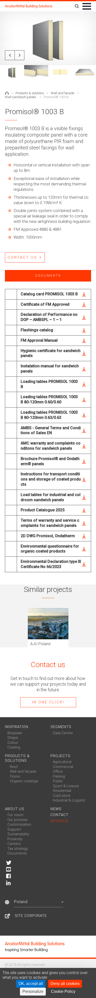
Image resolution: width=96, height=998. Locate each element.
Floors (15, 776)
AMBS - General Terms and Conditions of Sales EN (51, 430)
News (56, 809)
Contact (59, 815)
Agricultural (62, 762)
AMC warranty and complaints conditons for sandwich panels (50, 446)
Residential (62, 790)
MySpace (59, 821)
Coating (13, 747)
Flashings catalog (37, 330)
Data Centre (63, 733)
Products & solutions (30, 93)
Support (14, 829)
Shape (12, 737)
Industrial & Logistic (69, 800)
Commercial (63, 767)
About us (14, 809)
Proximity (14, 839)
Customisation (19, 824)
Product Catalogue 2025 (42, 510)
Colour (12, 742)
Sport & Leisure (66, 786)
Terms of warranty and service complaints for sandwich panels (50, 523)
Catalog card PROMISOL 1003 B (49, 294)
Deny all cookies (65, 983)
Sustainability (18, 834)
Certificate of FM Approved (45, 304)
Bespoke (14, 733)
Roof (14, 767)
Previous (10, 55)
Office (58, 771)
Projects (60, 756)
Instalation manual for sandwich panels (50, 369)
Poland (21, 901)
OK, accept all (30, 983)
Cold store (61, 795)
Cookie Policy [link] (63, 991)
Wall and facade (62, 93)
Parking (59, 776)
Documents (17, 853)
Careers (14, 843)
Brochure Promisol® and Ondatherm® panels (50, 461)
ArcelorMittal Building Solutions (28, 6)
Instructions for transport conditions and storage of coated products (51, 479)
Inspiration (16, 727)
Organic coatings (24, 781)
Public (58, 781)
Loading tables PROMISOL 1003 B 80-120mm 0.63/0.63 (49, 415)
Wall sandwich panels (20, 97)
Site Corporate (31, 915)
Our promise (17, 820)
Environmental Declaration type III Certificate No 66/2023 (51, 564)
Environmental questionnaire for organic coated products (50, 549)
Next (19, 55)
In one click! (48, 702)
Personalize (32, 991)
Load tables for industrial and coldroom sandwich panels (50, 497)
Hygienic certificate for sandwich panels (50, 353)
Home (7, 93)
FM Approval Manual (39, 340)
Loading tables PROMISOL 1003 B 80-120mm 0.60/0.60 (49, 399)
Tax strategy (17, 848)
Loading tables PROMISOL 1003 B (49, 384)
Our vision (15, 815)
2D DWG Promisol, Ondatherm (48, 536)
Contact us (22, 257)
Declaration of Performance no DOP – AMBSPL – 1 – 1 (49, 317)
